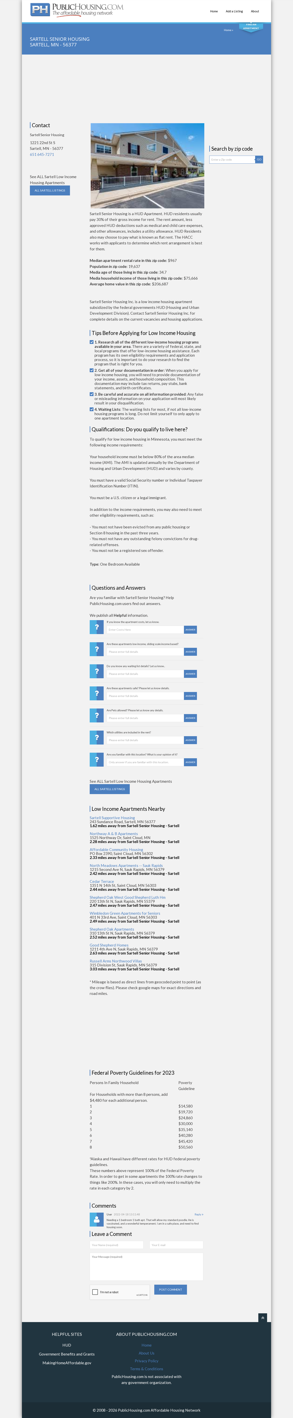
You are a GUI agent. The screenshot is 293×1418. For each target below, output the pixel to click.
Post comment (170, 1289)
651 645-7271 (42, 154)
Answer (190, 629)
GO (259, 159)
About (255, 11)
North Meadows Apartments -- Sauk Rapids (126, 865)
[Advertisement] (146, 88)
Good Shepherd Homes (109, 945)
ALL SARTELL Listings (50, 190)
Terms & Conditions (146, 1368)
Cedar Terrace (102, 881)
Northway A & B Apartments (114, 833)
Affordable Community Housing (116, 849)
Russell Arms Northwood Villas (116, 961)
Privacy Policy (146, 1360)
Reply (198, 1214)
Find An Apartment (251, 26)
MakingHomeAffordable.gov (66, 1362)
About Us (146, 1353)
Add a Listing (234, 11)
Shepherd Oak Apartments (112, 929)
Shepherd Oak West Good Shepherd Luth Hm (127, 897)
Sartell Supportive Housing (112, 817)
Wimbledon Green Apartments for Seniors (125, 913)
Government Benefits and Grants (67, 1354)
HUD (66, 1345)
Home (214, 11)
